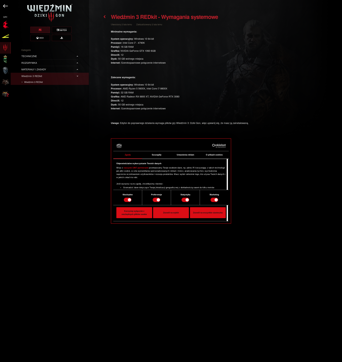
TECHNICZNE (29, 56)
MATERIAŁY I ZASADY (33, 69)
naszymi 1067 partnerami (136, 168)
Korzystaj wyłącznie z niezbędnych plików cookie (134, 212)
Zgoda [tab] (128, 155)
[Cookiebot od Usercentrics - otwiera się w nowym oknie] (214, 146)
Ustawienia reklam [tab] (185, 155)
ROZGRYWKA (29, 62)
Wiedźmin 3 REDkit (31, 76)
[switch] (156, 200)
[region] (44, 181)
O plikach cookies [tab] (214, 155)
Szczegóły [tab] (157, 155)
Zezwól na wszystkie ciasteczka (208, 212)
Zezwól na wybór (171, 212)
